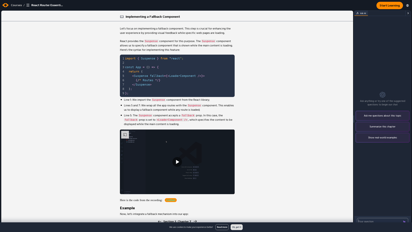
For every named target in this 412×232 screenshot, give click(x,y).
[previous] (159, 222)
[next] (195, 221)
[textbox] (179, 76)
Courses (16, 5)
